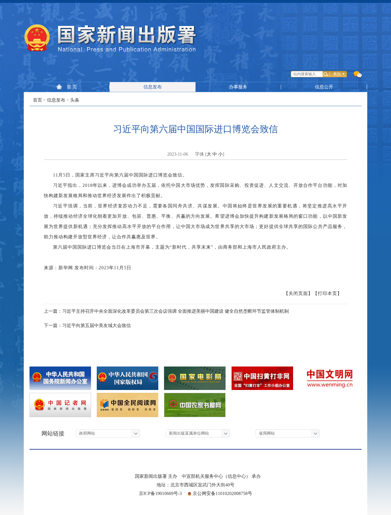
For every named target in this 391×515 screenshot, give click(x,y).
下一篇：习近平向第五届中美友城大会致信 (87, 325)
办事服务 (238, 86)
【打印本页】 (327, 293)
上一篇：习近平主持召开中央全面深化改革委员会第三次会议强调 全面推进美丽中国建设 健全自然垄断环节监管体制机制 (166, 311)
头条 (74, 100)
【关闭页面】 (298, 293)
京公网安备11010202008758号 (222, 493)
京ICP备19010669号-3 (160, 493)
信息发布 (152, 86)
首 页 (72, 86)
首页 (37, 100)
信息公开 (324, 86)
